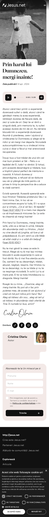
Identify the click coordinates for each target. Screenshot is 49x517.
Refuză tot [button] (36, 511)
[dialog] (24, 492)
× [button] (46, 471)
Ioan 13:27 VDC (12, 210)
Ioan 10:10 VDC (12, 242)
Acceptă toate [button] (14, 512)
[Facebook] (21, 325)
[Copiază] (15, 325)
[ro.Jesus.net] (14, 5)
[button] (24, 507)
